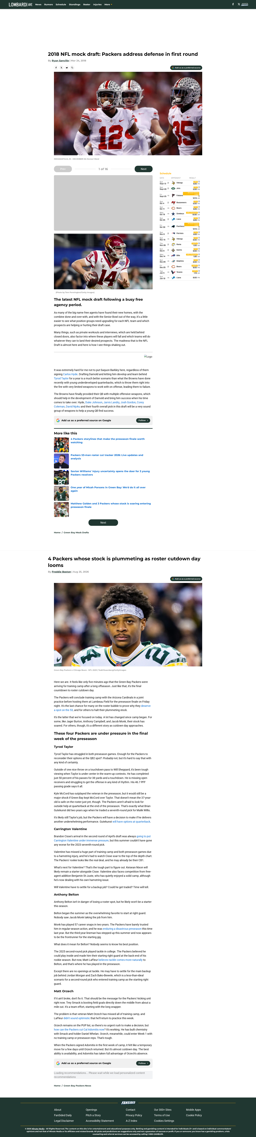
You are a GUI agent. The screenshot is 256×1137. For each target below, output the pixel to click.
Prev (63, 169)
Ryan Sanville (60, 60)
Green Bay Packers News (77, 1085)
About (57, 1109)
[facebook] (233, 4)
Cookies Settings (164, 1120)
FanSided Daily (63, 1115)
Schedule (61, 4)
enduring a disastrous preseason (122, 928)
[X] (239, 4)
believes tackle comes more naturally (120, 959)
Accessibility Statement (100, 1120)
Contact (130, 1109)
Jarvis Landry (111, 402)
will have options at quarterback (131, 821)
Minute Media (38, 1129)
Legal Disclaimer (64, 1120)
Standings (74, 4)
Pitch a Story (93, 1115)
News (38, 4)
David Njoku (73, 406)
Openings (91, 1109)
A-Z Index (131, 1120)
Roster (86, 4)
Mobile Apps (193, 1109)
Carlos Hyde (70, 374)
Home (57, 532)
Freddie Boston (61, 571)
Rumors (48, 4)
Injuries (97, 4)
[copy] (72, 68)
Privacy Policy (134, 1115)
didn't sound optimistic (77, 1018)
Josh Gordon (128, 402)
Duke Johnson (93, 402)
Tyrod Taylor (61, 378)
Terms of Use (162, 1115)
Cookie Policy (194, 1115)
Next (143, 169)
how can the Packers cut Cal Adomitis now (79, 1029)
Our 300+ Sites (162, 1109)
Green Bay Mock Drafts (76, 532)
